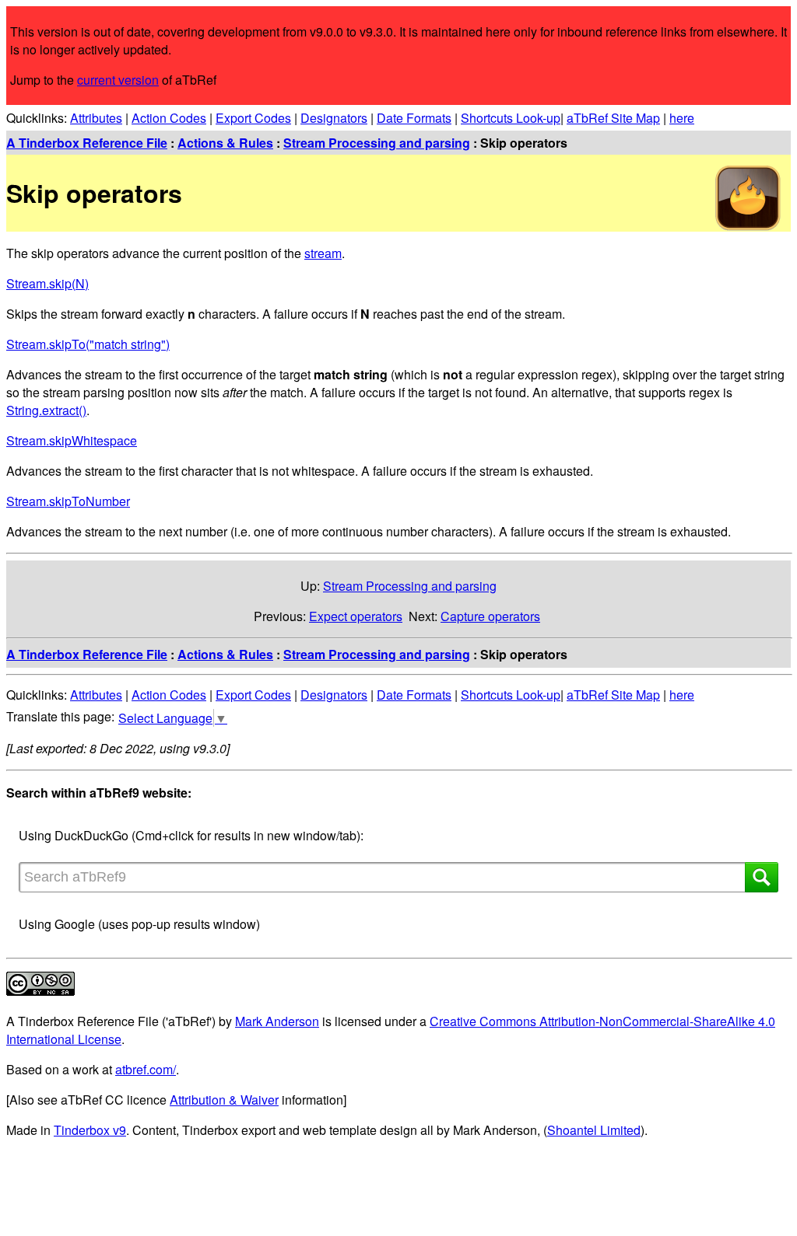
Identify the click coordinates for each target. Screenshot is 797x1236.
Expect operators (355, 616)
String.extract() (46, 410)
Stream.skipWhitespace (71, 440)
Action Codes (169, 118)
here (681, 118)
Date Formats (414, 118)
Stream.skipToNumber (68, 501)
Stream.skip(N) (47, 283)
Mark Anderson (277, 1021)
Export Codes (253, 118)
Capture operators (490, 616)
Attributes (96, 118)
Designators (333, 118)
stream (323, 253)
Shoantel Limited (594, 1130)
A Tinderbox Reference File (86, 143)
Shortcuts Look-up (510, 118)
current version (118, 80)
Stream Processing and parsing (376, 143)
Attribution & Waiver (224, 1100)
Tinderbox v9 (90, 1130)
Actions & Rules (225, 143)
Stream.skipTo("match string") (88, 344)
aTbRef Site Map (613, 118)
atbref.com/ (145, 1069)
